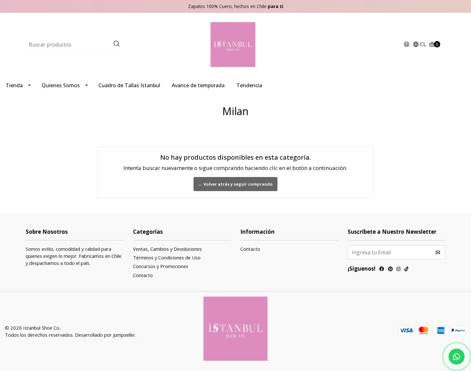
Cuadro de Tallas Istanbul (129, 85)
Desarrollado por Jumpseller (105, 335)
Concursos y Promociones (160, 266)
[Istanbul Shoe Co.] (235, 44)
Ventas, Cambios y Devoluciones (167, 249)
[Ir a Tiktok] (406, 269)
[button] (419, 44)
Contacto (143, 275)
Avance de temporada (198, 85)
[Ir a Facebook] (381, 269)
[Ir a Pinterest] (390, 269)
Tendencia (249, 85)
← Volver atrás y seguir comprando (235, 184)
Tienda (14, 85)
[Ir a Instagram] (398, 269)
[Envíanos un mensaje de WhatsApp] (457, 357)
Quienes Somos (61, 85)
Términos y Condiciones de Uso (167, 257)
